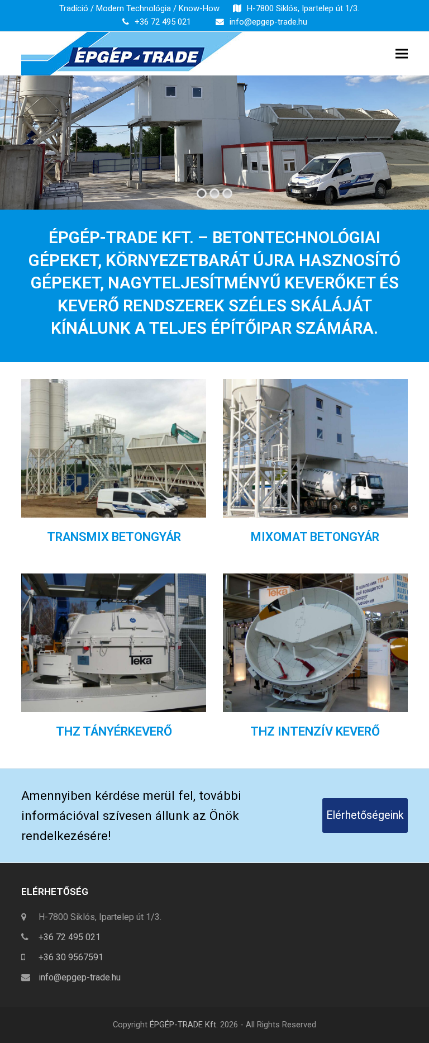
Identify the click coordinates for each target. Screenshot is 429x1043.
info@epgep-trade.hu (268, 22)
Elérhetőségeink (365, 815)
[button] (401, 53)
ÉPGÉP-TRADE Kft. (184, 1025)
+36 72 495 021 (163, 22)
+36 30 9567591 (71, 957)
